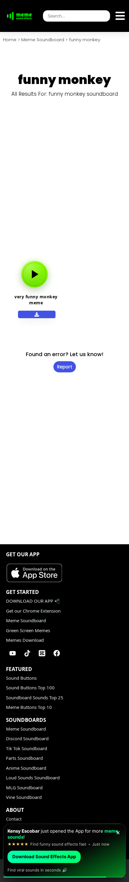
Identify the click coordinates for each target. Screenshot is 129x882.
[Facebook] (56, 653)
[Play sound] (34, 274)
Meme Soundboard (42, 39)
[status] (64, 851)
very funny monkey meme (36, 300)
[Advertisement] (64, 184)
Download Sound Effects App (44, 856)
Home (9, 39)
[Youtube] (12, 653)
